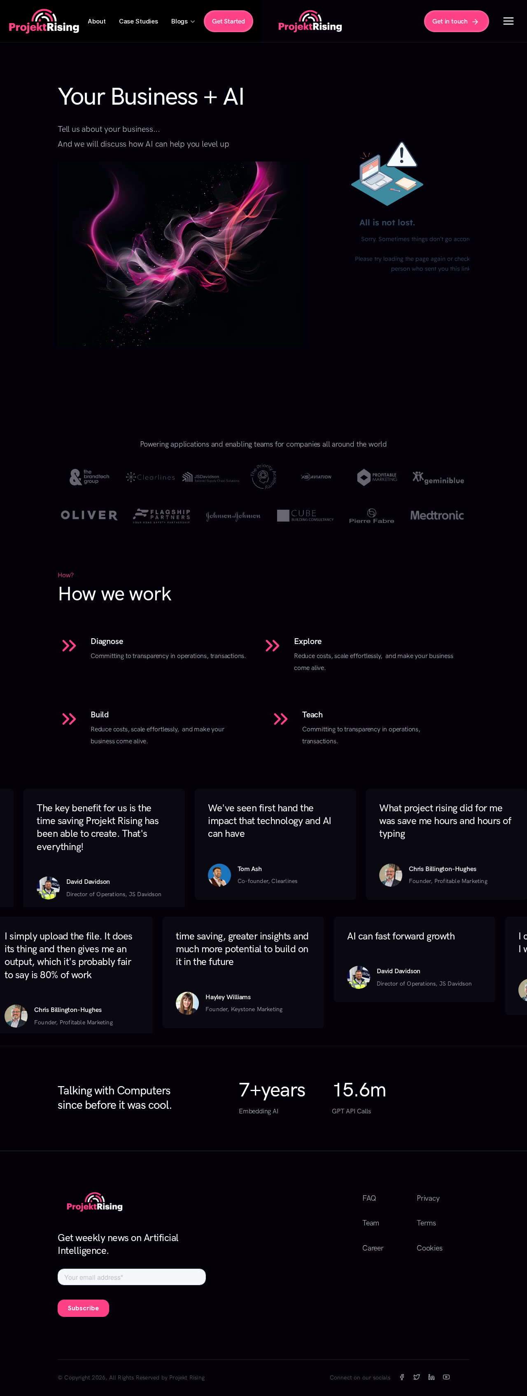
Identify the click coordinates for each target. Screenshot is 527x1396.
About (96, 21)
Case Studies (138, 21)
